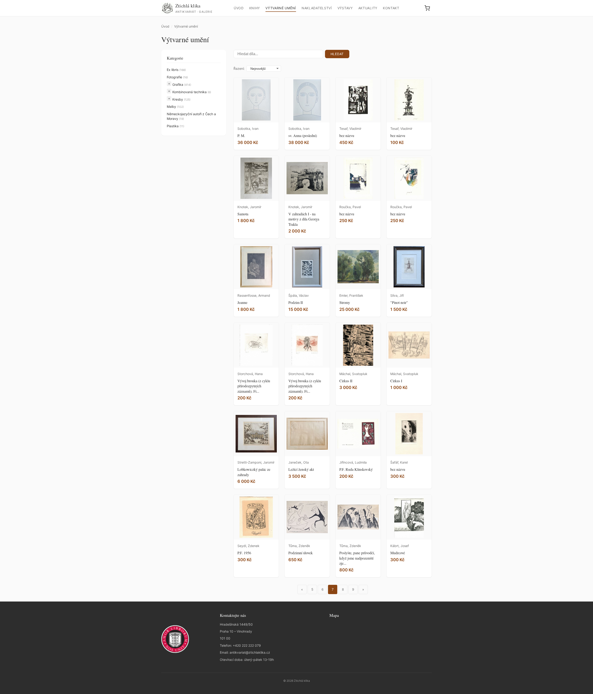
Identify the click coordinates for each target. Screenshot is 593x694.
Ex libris (176, 70)
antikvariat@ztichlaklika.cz (250, 652)
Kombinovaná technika (191, 92)
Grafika (181, 84)
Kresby (181, 99)
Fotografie (177, 77)
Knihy (254, 8)
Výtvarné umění (280, 8)
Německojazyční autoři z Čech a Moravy (191, 116)
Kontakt (391, 8)
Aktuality (367, 8)
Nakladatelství (317, 8)
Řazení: (239, 68)
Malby (175, 106)
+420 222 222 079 (247, 645)
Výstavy (345, 8)
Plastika (175, 126)
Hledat (337, 54)
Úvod (239, 8)
